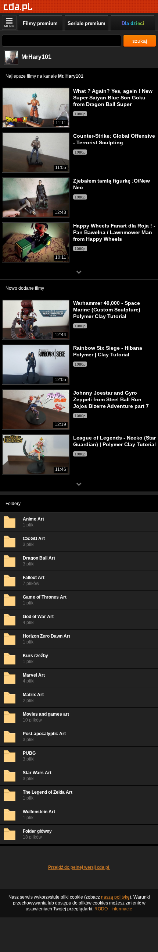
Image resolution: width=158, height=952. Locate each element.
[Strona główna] (18, 7)
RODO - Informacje (113, 909)
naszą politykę (115, 897)
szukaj (139, 41)
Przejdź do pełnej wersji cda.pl (79, 867)
